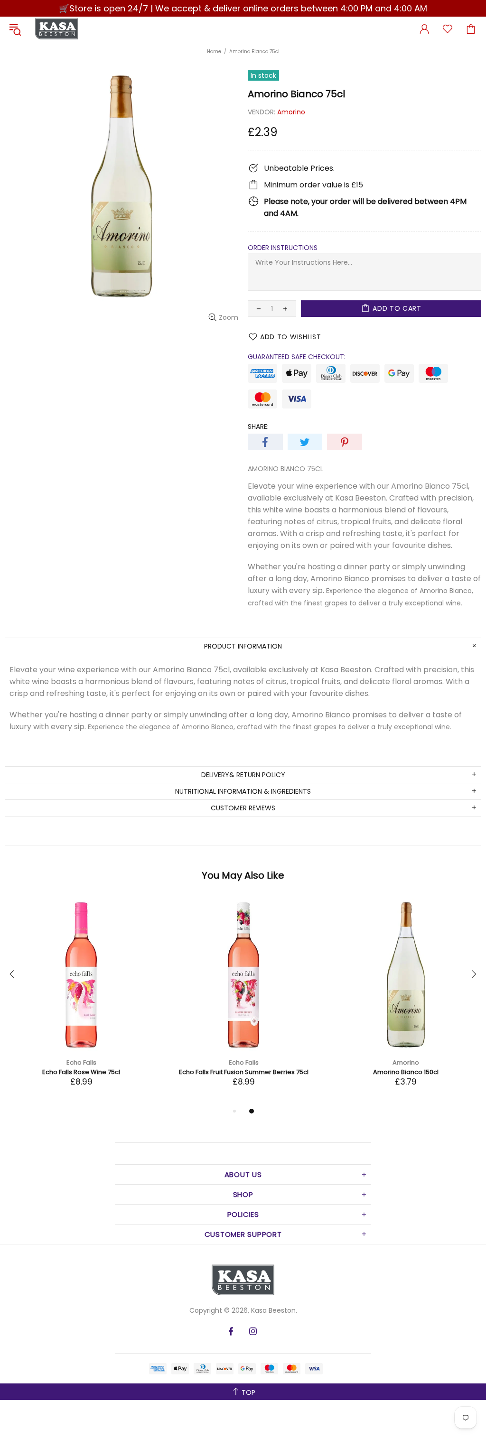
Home (214, 51)
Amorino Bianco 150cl (406, 1072)
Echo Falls (81, 1062)
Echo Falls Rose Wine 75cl (81, 1072)
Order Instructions (283, 247)
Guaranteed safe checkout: (297, 357)
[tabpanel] (81, 1002)
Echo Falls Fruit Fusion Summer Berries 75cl (243, 1072)
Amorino (291, 112)
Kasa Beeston (56, 29)
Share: (258, 426)
